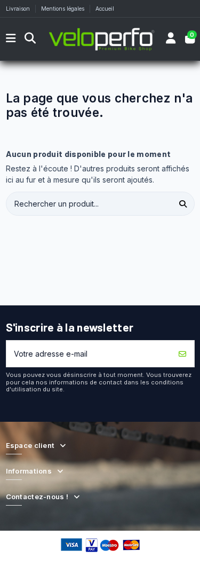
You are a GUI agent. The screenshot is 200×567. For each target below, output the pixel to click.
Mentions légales (63, 8)
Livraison (18, 8)
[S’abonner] (182, 354)
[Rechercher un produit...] (183, 204)
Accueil (104, 8)
